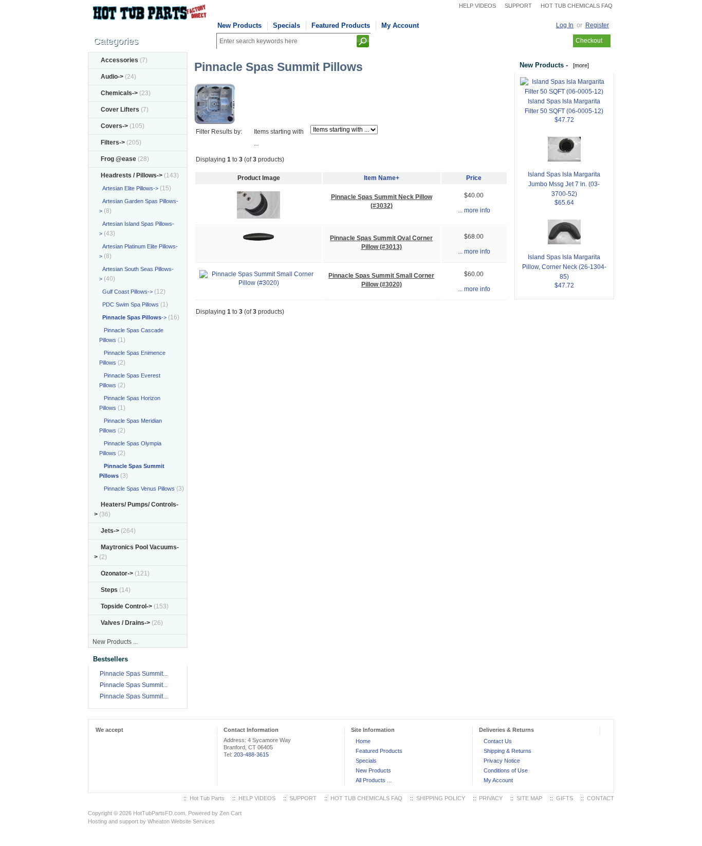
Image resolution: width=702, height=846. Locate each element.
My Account (400, 25)
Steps (109, 589)
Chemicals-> (119, 93)
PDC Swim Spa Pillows (129, 304)
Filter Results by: (219, 131)
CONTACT (600, 798)
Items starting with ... (279, 137)
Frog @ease (118, 159)
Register (597, 25)
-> (131, 175)
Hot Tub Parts (207, 798)
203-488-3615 (251, 754)
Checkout (589, 41)
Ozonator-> (117, 573)
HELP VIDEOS (477, 6)
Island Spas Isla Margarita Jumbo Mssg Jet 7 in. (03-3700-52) (564, 184)
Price (474, 178)
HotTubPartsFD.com (159, 813)
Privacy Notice (502, 761)
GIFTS (564, 798)
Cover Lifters (120, 109)
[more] (579, 65)
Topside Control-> (126, 606)
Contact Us (498, 741)
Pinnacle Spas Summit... (134, 673)
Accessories (119, 60)
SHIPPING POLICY (440, 798)
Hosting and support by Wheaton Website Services (151, 821)
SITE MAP (529, 798)
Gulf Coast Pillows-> (126, 292)
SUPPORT (518, 6)
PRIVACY (491, 798)
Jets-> (110, 530)
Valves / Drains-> (125, 622)
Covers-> (114, 126)
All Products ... (374, 780)
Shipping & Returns (507, 751)
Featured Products (340, 25)
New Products (239, 25)
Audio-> (112, 76)
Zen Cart (230, 813)
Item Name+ (381, 178)
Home (363, 741)
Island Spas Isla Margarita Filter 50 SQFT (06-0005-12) (564, 106)
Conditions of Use (506, 770)
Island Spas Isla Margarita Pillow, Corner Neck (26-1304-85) (564, 267)
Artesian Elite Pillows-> (128, 188)
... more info (474, 210)
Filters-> (113, 142)
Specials (286, 25)
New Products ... (115, 641)
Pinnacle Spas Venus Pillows (137, 488)
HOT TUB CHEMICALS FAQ (577, 6)
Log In (565, 25)
